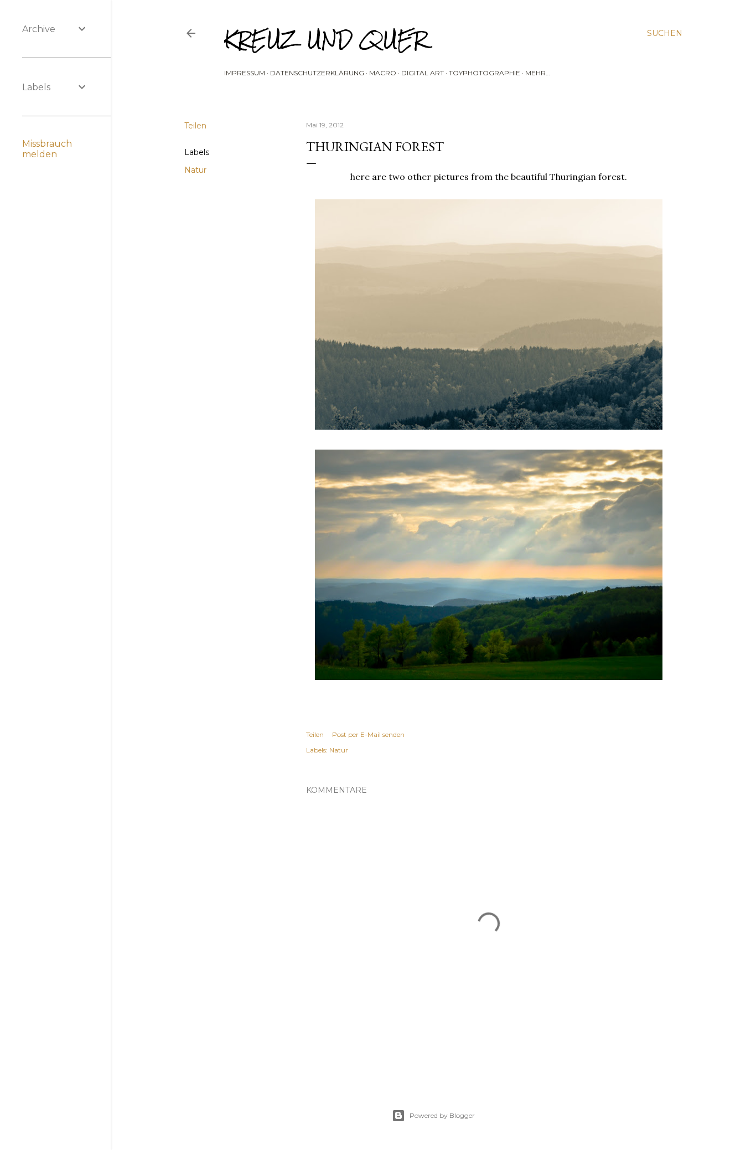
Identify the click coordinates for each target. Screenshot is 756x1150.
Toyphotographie (484, 73)
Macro (382, 73)
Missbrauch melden (47, 148)
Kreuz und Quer (325, 39)
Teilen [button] (195, 126)
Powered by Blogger (442, 1115)
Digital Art (422, 73)
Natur (195, 170)
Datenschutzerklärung (317, 73)
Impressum (244, 73)
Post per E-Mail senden (368, 734)
